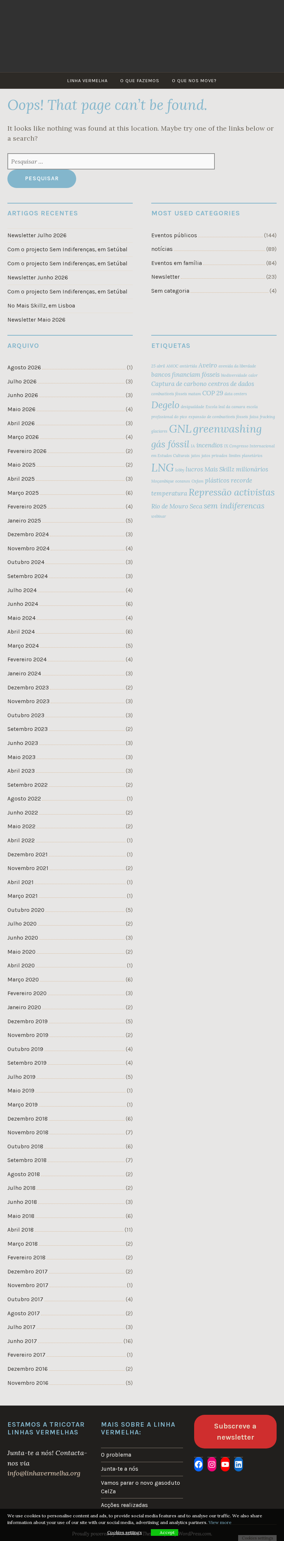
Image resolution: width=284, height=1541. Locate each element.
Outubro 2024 (25, 562)
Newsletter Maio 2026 (36, 319)
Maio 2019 (20, 1090)
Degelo (165, 405)
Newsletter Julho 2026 (37, 235)
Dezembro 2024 (28, 534)
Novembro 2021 (27, 868)
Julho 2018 (21, 1188)
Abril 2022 (21, 840)
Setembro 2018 (27, 1160)
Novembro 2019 (27, 1035)
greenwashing (227, 429)
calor (253, 375)
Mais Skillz (219, 469)
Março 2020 (23, 979)
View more (220, 1522)
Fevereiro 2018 (26, 1257)
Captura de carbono (179, 384)
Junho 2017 (22, 1341)
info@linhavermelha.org (43, 1473)
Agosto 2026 (24, 367)
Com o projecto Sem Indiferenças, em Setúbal (67, 249)
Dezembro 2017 (27, 1271)
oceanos (182, 481)
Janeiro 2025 (24, 520)
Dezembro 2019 (27, 1021)
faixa (254, 416)
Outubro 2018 (25, 1146)
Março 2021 (22, 896)
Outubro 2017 (25, 1299)
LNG (162, 467)
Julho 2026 (22, 381)
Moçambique (162, 481)
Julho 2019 (21, 1077)
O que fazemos (139, 80)
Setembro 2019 (27, 1063)
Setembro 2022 (27, 785)
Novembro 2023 (28, 701)
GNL (180, 429)
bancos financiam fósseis (185, 374)
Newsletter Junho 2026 (37, 277)
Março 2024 (23, 645)
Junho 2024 (22, 604)
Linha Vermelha (87, 80)
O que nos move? (194, 80)
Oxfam (197, 481)
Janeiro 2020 (24, 1007)
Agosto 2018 (23, 1174)
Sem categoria (170, 291)
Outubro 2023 (25, 715)
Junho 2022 (22, 812)
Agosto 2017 (23, 1313)
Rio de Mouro (169, 506)
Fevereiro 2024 (27, 659)
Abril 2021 (20, 882)
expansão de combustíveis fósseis (218, 416)
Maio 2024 (21, 618)
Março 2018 (22, 1243)
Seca (196, 506)
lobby (179, 470)
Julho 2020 (22, 923)
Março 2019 (22, 1104)
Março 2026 (23, 437)
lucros (194, 469)
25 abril (158, 366)
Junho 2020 (22, 937)
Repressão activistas (232, 492)
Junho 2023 (22, 743)
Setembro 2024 (27, 576)
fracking (267, 416)
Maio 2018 (20, 1216)
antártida (188, 366)
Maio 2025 (21, 464)
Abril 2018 (20, 1229)
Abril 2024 (21, 631)
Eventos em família (176, 263)
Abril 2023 (21, 771)
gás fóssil (170, 444)
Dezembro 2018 (27, 1118)
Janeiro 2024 (24, 673)
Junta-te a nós (119, 1469)
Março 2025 (23, 493)
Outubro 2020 (25, 910)
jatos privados (214, 455)
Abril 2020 (21, 965)
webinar (158, 516)
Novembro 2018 (27, 1132)
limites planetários (246, 455)
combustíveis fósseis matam (176, 393)
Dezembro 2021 (27, 854)
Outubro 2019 (25, 1049)
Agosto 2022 (24, 798)
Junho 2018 (22, 1202)
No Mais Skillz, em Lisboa (41, 305)
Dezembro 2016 (27, 1369)
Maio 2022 (21, 826)
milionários (252, 469)
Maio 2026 (21, 409)
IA (193, 446)
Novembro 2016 (27, 1383)
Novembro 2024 (28, 548)
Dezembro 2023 (28, 687)
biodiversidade (234, 375)
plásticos (217, 480)
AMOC (172, 366)
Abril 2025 (21, 479)
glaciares (159, 431)
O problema (116, 1454)
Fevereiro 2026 (27, 451)
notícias (162, 249)
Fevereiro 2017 (26, 1355)
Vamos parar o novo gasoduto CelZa (140, 1487)
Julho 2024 (22, 590)
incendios (209, 445)
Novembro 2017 (27, 1285)
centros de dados (231, 384)
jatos (195, 455)
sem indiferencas (234, 505)
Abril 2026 (21, 423)
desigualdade (192, 406)
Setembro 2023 (27, 729)
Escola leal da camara (225, 406)
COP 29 (212, 393)
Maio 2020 (21, 952)
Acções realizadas (124, 1505)
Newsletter (165, 276)
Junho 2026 (22, 395)
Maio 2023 (21, 757)
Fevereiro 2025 (27, 506)
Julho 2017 (21, 1327)
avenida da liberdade (237, 366)
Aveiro (208, 365)
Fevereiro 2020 (27, 993)
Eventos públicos (174, 235)
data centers (235, 393)
